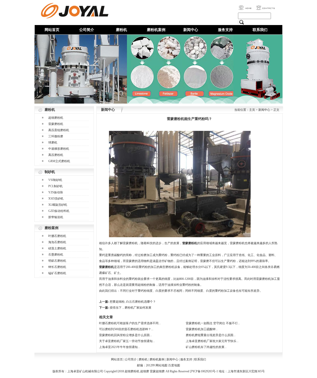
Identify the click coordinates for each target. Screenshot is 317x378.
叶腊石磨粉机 (57, 236)
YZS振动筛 (55, 192)
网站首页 (52, 30)
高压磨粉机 (55, 155)
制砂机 (50, 172)
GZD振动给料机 (58, 211)
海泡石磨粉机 (57, 242)
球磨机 (52, 142)
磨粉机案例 (156, 30)
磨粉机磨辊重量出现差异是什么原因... (211, 335)
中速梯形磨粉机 (58, 148)
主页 (252, 110)
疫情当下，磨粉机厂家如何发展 (130, 307)
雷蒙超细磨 (157, 371)
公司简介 (86, 30)
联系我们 (260, 30)
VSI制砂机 (55, 180)
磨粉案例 (51, 228)
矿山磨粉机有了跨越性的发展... (206, 347)
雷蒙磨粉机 (55, 124)
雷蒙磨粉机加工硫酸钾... (202, 329)
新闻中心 (190, 30)
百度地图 (174, 365)
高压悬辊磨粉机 (58, 130)
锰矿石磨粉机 (57, 273)
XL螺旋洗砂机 (57, 204)
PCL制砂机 (55, 186)
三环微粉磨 (55, 136)
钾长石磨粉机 (57, 267)
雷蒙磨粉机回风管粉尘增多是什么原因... (125, 335)
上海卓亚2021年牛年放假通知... (119, 347)
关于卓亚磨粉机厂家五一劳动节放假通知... (127, 341)
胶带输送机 (55, 217)
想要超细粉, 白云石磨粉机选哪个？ (133, 301)
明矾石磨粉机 (57, 260)
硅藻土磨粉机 (57, 248)
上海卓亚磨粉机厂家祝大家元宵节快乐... (212, 341)
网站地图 (161, 365)
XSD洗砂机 (55, 198)
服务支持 (225, 30)
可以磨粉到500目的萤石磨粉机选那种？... (126, 329)
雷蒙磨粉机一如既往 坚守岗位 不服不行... (213, 323)
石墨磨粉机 (55, 254)
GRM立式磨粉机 (59, 161)
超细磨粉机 (55, 117)
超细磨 (144, 371)
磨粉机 (121, 30)
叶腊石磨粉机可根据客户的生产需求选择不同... (130, 323)
